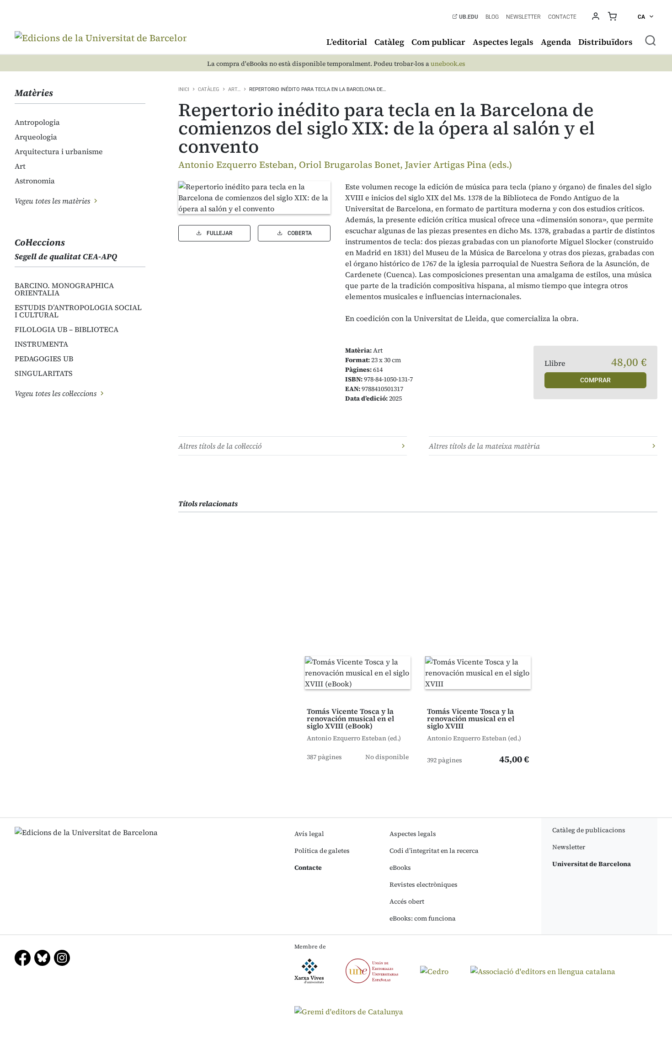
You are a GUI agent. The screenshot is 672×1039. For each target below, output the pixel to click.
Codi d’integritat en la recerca (434, 850)
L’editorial (346, 42)
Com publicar (438, 42)
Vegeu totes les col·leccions (56, 393)
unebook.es (448, 63)
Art (20, 166)
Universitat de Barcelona (591, 863)
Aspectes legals (503, 42)
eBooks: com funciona (422, 918)
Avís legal (309, 833)
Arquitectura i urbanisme (59, 151)
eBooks (400, 867)
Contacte (562, 17)
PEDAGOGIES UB (44, 358)
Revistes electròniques (423, 884)
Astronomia (35, 180)
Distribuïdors (605, 42)
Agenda (556, 42)
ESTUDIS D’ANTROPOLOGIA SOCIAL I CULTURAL (78, 311)
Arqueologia (36, 136)
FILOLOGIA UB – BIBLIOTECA (66, 329)
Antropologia (37, 122)
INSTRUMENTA (41, 344)
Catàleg (389, 42)
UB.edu (468, 17)
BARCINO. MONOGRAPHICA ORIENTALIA (64, 289)
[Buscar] (650, 40)
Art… (234, 89)
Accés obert (406, 901)
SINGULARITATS (44, 373)
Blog (492, 17)
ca (642, 17)
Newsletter (523, 17)
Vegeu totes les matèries (53, 201)
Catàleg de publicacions (588, 830)
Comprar (595, 380)
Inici (183, 89)
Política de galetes (322, 850)
